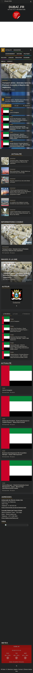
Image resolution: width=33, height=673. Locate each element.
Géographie (17, 50)
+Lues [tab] (16, 313)
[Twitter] (16, 306)
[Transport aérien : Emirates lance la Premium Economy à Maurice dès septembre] (16, 68)
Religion (3, 57)
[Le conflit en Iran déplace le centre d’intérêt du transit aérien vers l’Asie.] (5, 202)
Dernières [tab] (7, 105)
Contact (9, 61)
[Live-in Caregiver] (5, 111)
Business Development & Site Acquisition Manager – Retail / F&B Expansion (19, 128)
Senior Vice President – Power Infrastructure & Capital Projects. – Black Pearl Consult (19, 120)
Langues (11, 57)
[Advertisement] (16, 34)
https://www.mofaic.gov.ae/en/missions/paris (14, 507)
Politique (27, 53)
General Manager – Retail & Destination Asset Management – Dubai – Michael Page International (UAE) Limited (15, 486)
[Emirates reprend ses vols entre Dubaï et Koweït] (5, 180)
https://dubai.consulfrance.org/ (10, 518)
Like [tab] (17, 105)
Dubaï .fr (16, 7)
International (8, 97)
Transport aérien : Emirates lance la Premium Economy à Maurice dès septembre (16, 85)
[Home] (3, 50)
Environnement (10, 53)
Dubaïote (13, 89)
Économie (26, 57)
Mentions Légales (12, 669)
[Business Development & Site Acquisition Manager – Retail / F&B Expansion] (5, 127)
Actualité (8, 50)
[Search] (31, 50)
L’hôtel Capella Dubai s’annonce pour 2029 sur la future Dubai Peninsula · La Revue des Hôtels (20, 213)
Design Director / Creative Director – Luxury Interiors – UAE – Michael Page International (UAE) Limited (20, 145)
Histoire (19, 53)
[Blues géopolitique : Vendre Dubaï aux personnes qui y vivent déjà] (5, 171)
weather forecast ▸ (16, 662)
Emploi (3, 61)
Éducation (18, 57)
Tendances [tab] (27, 105)
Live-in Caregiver (14, 112)
